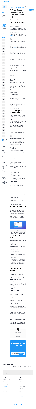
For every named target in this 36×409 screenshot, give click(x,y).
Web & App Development (6, 384)
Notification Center (5, 393)
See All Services (5, 386)
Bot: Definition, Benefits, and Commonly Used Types (4, 155)
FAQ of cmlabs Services (6, 396)
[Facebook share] (32, 7)
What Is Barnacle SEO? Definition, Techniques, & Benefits (4, 143)
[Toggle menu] (32, 1)
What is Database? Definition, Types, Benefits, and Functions (4, 167)
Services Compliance (21, 388)
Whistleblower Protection (22, 386)
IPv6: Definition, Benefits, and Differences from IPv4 (4, 151)
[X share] (30, 7)
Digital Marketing (5, 381)
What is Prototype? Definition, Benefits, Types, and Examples (4, 170)
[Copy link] (33, 7)
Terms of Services (21, 396)
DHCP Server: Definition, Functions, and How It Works (4, 163)
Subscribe (21, 353)
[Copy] (25, 6)
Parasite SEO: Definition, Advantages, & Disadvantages (3, 147)
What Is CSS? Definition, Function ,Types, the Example (4, 178)
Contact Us (20, 381)
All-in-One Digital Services (6, 379)
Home (11, 5)
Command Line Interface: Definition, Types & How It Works (4, 159)
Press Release (20, 384)
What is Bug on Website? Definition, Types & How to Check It (4, 174)
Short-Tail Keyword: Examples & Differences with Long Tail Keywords (4, 182)
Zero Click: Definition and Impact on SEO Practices (4, 186)
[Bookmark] (25, 13)
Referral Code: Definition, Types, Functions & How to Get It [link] (17, 7)
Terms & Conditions (21, 393)
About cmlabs (20, 379)
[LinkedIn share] (29, 7)
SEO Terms (14, 5)
